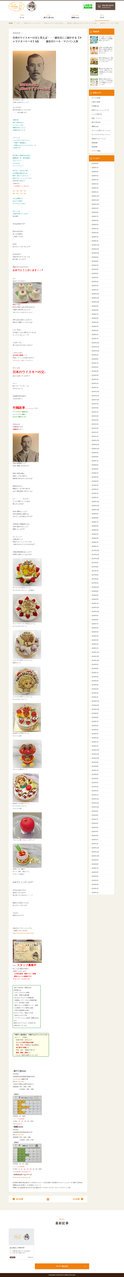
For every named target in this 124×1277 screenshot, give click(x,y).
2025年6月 (95, 220)
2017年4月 (95, 583)
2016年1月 (95, 603)
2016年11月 (95, 587)
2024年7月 (95, 265)
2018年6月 (95, 526)
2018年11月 (95, 505)
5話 (14, 193)
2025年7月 (95, 216)
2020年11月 (95, 444)
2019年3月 (95, 489)
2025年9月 (95, 208)
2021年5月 (95, 420)
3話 (21, 191)
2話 (17, 191)
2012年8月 (95, 766)
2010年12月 (95, 848)
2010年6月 (95, 872)
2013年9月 (95, 713)
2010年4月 (95, 880)
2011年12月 (95, 799)
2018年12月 (95, 501)
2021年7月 (95, 412)
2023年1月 (95, 338)
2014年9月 (95, 664)
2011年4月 (95, 831)
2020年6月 (95, 465)
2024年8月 (95, 261)
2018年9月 (95, 514)
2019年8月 (95, 469)
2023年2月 (95, 334)
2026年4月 (95, 180)
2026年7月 (95, 167)
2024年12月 (95, 245)
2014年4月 (95, 685)
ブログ (18, 23)
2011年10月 (95, 807)
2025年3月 (95, 232)
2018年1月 (95, 546)
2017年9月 (95, 562)
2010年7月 (95, 868)
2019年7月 (95, 473)
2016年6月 (95, 595)
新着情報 (94, 143)
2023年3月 (95, 330)
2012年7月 (95, 770)
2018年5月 (95, 530)
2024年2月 (95, 285)
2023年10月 (95, 302)
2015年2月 (95, 644)
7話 (21, 193)
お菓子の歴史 (96, 102)
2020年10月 (95, 448)
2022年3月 (95, 379)
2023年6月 (95, 318)
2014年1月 (95, 697)
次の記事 (76, 1199)
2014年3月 (95, 689)
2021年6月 (95, 416)
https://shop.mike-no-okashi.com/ (23, 933)
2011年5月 (95, 827)
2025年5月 (95, 224)
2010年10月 (95, 856)
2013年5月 (95, 729)
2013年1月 (95, 746)
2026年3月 (95, 184)
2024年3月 (95, 281)
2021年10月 (95, 400)
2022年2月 (95, 383)
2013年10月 (95, 709)
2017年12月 (95, 550)
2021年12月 (95, 391)
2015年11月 (95, 607)
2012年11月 (95, 754)
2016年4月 (95, 599)
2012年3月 (95, 786)
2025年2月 (95, 237)
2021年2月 (95, 432)
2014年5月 (95, 681)
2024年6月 (95, 269)
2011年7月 (95, 819)
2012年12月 (95, 750)
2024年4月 (95, 277)
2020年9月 (95, 452)
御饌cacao (95, 126)
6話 (17, 193)
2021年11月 (95, 395)
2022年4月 (95, 375)
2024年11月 (95, 249)
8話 (25, 193)
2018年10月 (95, 509)
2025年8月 (95, 212)
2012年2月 (95, 791)
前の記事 (19, 1199)
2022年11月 (95, 347)
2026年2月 (95, 188)
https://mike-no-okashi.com (21, 1177)
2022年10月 (95, 351)
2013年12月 (95, 701)
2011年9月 (95, 811)
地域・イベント (97, 118)
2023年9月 (95, 306)
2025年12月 (95, 196)
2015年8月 (95, 620)
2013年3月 (95, 738)
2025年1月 (95, 241)
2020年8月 (95, 457)
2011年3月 (95, 835)
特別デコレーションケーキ (32, 23)
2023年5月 (95, 322)
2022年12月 (95, 343)
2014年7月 (95, 672)
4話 (25, 191)
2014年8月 (95, 668)
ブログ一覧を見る (62, 1266)
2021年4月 (95, 424)
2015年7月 (95, 624)
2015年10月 (95, 611)
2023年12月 (95, 294)
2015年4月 (95, 636)
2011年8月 (95, 815)
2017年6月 (95, 575)
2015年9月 (95, 615)
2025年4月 (95, 228)
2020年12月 (95, 440)
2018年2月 (95, 542)
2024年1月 (95, 290)
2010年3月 (95, 884)
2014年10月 (95, 660)
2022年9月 (95, 355)
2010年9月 (95, 860)
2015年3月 (95, 640)
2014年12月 (95, 652)
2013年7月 (95, 721)
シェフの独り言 (97, 114)
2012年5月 (95, 778)
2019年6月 (95, 477)
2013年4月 (95, 734)
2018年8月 (95, 518)
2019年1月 (95, 497)
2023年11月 (95, 298)
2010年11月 (95, 852)
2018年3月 (95, 538)
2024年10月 (95, 253)
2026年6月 (95, 171)
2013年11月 (95, 705)
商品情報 (94, 147)
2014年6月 (95, 677)
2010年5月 (95, 876)
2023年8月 (95, 310)
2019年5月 (95, 481)
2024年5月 (95, 273)
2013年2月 (95, 742)
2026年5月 (95, 175)
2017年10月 (95, 558)
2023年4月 (95, 326)
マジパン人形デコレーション (101, 130)
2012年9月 (95, 762)
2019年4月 (95, 485)
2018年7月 (95, 522)
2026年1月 (95, 192)
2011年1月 (95, 843)
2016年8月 (95, 591)
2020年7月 (95, 461)
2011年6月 (95, 823)
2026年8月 (95, 163)
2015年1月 (95, 648)
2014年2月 (95, 693)
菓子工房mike (96, 122)
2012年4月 (95, 782)
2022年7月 (95, 363)
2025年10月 (95, 204)
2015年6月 (95, 628)
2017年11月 (95, 554)
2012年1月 (95, 795)
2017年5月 (95, 579)
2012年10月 (95, 758)
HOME (11, 23)
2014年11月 (95, 656)
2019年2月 (95, 493)
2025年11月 (95, 200)
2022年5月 (95, 371)
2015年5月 (95, 632)
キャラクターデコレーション (101, 134)
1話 (14, 191)
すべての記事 (96, 98)
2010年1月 (95, 892)
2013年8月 (95, 717)
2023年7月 (95, 314)
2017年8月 (95, 567)
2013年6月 (95, 725)
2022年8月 (95, 359)
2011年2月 (95, 839)
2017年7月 (95, 571)
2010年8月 (95, 864)
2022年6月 (95, 367)
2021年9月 (95, 404)
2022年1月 (95, 387)
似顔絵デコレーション (99, 138)
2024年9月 (95, 257)
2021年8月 (95, 408)
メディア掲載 (96, 151)
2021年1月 (95, 436)
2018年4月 (95, 534)
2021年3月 (95, 428)
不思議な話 (95, 106)
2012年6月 (95, 774)
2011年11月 (95, 803)
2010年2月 (95, 888)
